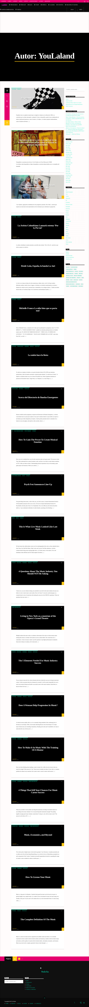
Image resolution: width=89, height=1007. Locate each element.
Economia (68, 202)
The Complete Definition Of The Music (38, 919)
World (34, 431)
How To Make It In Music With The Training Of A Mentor (38, 748)
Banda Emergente (69, 192)
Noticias (24, 131)
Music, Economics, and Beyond (38, 835)
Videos (15, 1)
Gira (67, 217)
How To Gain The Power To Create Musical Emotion (38, 440)
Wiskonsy (78, 134)
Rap (71, 279)
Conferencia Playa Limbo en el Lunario (73, 102)
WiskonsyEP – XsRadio (70, 134)
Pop (83, 277)
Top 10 (26, 1)
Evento (14, 131)
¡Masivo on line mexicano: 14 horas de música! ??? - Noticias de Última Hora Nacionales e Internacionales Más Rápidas (75, 129)
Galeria (52, 4)
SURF (67, 286)
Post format (28, 431)
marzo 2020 (68, 173)
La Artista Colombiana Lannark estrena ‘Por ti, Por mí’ (38, 226)
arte (66, 189)
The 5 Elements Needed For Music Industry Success (38, 661)
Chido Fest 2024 (69, 100)
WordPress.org (69, 259)
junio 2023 (68, 145)
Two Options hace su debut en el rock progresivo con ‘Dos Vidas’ (38, 186)
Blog (21, 1)
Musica (19, 89)
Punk (67, 279)
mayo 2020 (68, 169)
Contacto (38, 1003)
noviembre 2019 (69, 175)
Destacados (15, 388)
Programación (29, 982)
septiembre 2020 (69, 162)
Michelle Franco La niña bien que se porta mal (38, 309)
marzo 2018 (68, 180)
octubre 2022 (68, 155)
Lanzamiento (20, 176)
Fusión (81, 271)
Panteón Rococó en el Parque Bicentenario (74, 104)
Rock (80, 279)
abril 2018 (68, 178)
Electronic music (18, 431)
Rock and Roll (70, 284)
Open (80, 9)
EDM (75, 269)
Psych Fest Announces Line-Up (38, 484)
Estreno (67, 210)
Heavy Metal (69, 273)
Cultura (14, 89)
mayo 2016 (68, 182)
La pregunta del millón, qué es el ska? (38, 98)
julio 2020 (68, 166)
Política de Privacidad (30, 987)
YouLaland (56, 55)
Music (27, 176)
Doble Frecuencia (69, 106)
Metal (80, 273)
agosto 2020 (68, 164)
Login (41, 1)
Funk (76, 271)
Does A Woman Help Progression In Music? (38, 705)
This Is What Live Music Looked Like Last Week (38, 527)
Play (72, 9)
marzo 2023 (68, 148)
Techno (81, 286)
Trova (67, 239)
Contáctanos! (33, 1)
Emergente (68, 206)
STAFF (37, 4)
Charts (31, 1003)
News (23, 475)
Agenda (4, 1)
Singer (78, 284)
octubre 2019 (68, 176)
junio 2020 (68, 168)
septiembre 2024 (69, 141)
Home (27, 980)
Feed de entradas (69, 255)
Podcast (23, 4)
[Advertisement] (44, 22)
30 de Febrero (77, 115)
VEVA (67, 99)
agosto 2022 (68, 159)
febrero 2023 (68, 150)
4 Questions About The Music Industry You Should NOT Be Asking (38, 572)
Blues (68, 267)
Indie (76, 273)
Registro (47, 1)
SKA (82, 284)
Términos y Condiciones (31, 989)
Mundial (27, 346)
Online (67, 235)
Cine (67, 194)
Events (25, 1003)
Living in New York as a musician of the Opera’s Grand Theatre (38, 617)
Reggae (76, 279)
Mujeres (14, 299)
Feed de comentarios (70, 257)
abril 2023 (68, 147)
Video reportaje (16, 607)
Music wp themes (71, 277)
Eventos (60, 4)
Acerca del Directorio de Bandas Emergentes (38, 397)
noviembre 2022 (69, 154)
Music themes (78, 275)
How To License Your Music (38, 877)
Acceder (67, 253)
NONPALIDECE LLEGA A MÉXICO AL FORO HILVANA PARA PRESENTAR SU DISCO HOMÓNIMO (37, 142)
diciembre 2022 (69, 152)
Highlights (20, 346)
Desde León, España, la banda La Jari (38, 266)
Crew (9, 1)
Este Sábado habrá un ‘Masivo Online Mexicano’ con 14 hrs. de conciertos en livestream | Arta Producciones (73, 123)
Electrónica (70, 271)
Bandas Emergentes (8, 9)
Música (44, 4)
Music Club (69, 275)
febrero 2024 (68, 143)
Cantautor (74, 267)
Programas (14, 4)
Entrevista (15, 826)
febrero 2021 (68, 161)
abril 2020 (68, 171)
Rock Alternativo (71, 281)
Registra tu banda (72, 4)
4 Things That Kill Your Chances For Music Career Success (38, 791)
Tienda (19, 9)
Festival (14, 346)
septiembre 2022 (69, 157)
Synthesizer (73, 286)
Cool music (69, 269)
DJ (12, 431)
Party (78, 277)
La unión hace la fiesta (38, 355)
